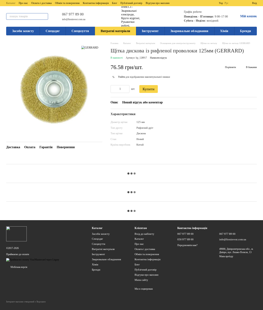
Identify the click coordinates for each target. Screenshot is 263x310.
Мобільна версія (18, 267)
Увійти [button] (121, 76)
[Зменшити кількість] (114, 89)
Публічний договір (131, 3)
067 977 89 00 (73, 14)
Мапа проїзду (226, 256)
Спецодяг (53, 31)
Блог (114, 3)
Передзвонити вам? (187, 245)
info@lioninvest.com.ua (73, 19)
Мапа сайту (141, 279)
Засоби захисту (23, 31)
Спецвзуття (80, 31)
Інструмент (150, 31)
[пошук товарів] (45, 16)
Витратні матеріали (115, 31)
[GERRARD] (89, 48)
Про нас (23, 3)
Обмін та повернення (67, 3)
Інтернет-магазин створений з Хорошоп (26, 301)
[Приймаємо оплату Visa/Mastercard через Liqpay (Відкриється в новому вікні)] (32, 259)
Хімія (224, 31)
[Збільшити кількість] (126, 89)
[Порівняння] (234, 3)
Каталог (10, 3)
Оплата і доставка (41, 3)
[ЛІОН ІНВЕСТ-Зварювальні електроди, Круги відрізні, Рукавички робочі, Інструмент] (16, 233)
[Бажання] (241, 3)
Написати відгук (158, 57)
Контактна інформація (96, 3)
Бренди (245, 31)
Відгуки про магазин (158, 3)
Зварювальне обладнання (189, 31)
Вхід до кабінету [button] (144, 233)
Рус (226, 3)
